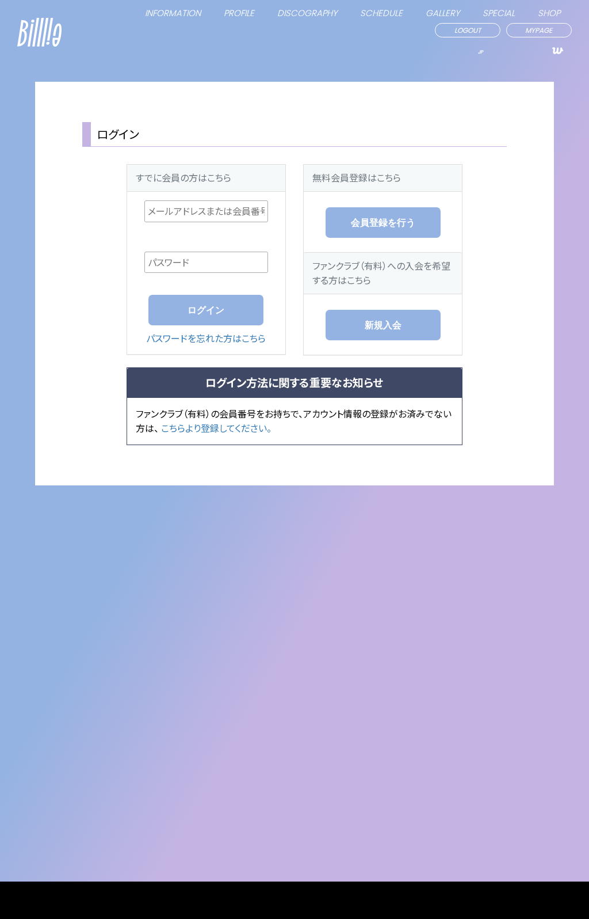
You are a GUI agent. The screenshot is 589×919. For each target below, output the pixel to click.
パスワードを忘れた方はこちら (206, 338)
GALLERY (443, 13)
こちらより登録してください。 (216, 428)
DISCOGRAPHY (307, 13)
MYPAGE (538, 30)
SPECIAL (499, 13)
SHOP (549, 13)
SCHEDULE (381, 13)
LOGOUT (467, 30)
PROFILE (239, 13)
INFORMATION (173, 13)
